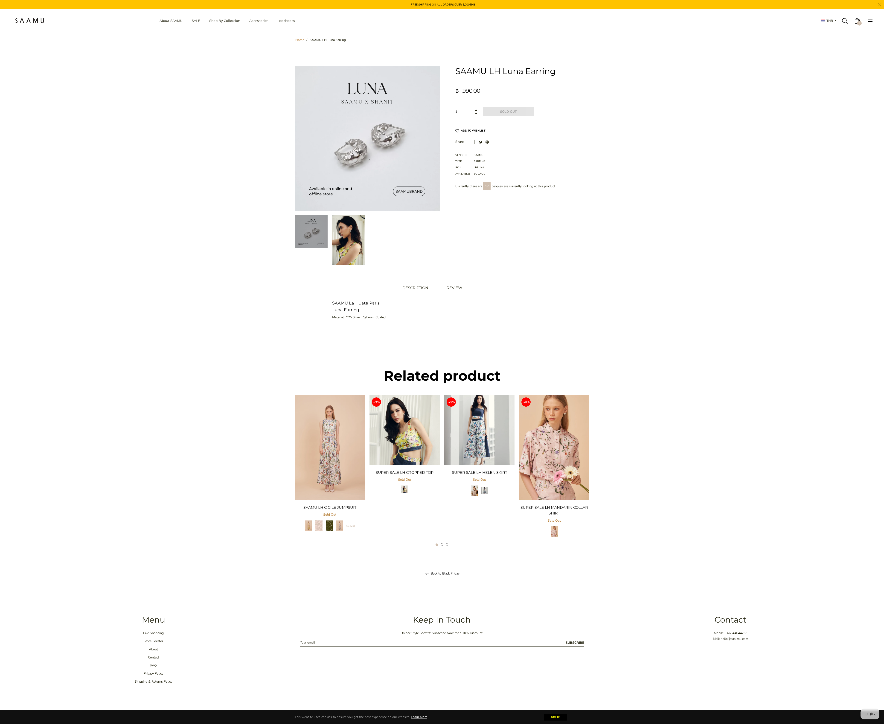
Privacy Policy (153, 673)
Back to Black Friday (444, 574)
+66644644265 (736, 633)
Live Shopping (153, 633)
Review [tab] (455, 288)
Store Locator (153, 641)
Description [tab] (415, 288)
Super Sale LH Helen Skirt (479, 472)
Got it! (555, 717)
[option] (329, 468)
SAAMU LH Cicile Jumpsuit (329, 507)
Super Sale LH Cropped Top (404, 472)
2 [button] (442, 544)
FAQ (153, 665)
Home (299, 40)
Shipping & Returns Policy (153, 681)
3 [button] (447, 544)
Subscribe (575, 643)
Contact (153, 657)
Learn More (419, 717)
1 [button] (437, 544)
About (153, 649)
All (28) (350, 526)
